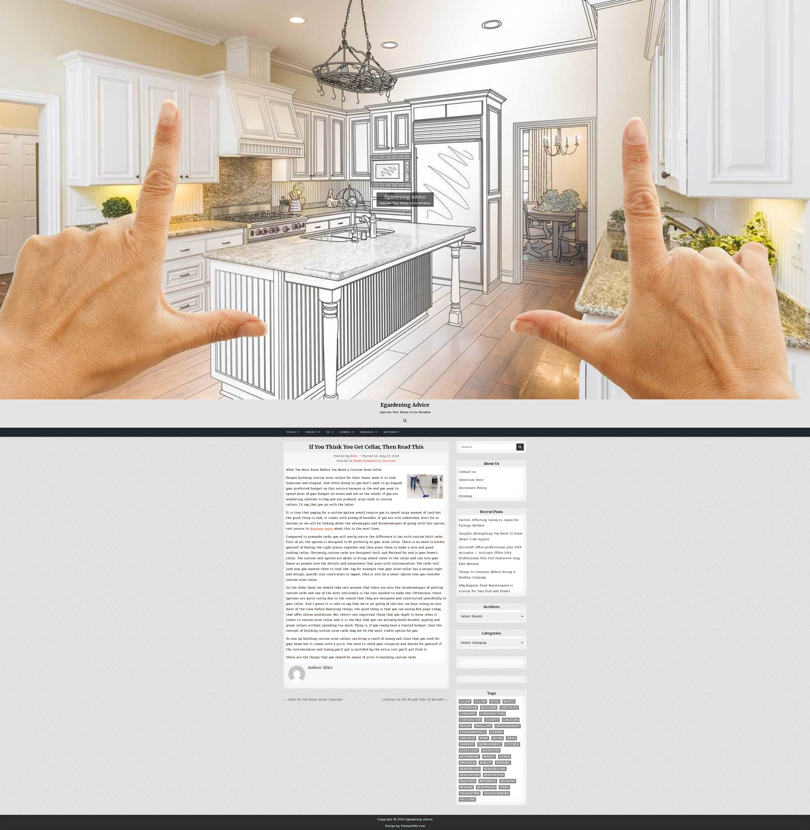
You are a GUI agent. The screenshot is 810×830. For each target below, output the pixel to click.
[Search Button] (405, 421)
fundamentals (473, 732)
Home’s (345, 432)
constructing (492, 714)
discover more (321, 528)
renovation (494, 775)
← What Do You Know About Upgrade (313, 699)
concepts (468, 714)
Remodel (367, 432)
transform (469, 793)
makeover (491, 750)
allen (465, 701)
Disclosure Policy (472, 487)
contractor (470, 720)
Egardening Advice (405, 197)
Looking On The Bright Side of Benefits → (415, 699)
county (492, 720)
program (467, 763)
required (467, 781)
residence (487, 781)
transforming (496, 793)
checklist (509, 707)
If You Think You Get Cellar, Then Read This (366, 447)
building (488, 707)
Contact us (467, 471)
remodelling (495, 769)
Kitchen (390, 432)
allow (480, 701)
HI (328, 432)
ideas (511, 738)
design (465, 726)
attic (494, 701)
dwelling (483, 726)
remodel (503, 763)
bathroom (468, 707)
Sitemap (465, 496)
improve (467, 744)
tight (504, 787)
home (483, 738)
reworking (486, 787)
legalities (469, 750)
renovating (470, 775)
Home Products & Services (374, 461)
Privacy (311, 432)
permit (489, 756)
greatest (467, 738)
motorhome (469, 756)
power (504, 756)
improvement (489, 744)
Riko (353, 456)
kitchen (512, 744)
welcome (467, 799)
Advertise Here (471, 479)
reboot (486, 763)
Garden (496, 732)
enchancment (507, 726)
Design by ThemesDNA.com (405, 825)
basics (509, 701)
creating (510, 720)
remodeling (470, 769)
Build (291, 432)
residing (507, 781)
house (497, 738)
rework (466, 787)
